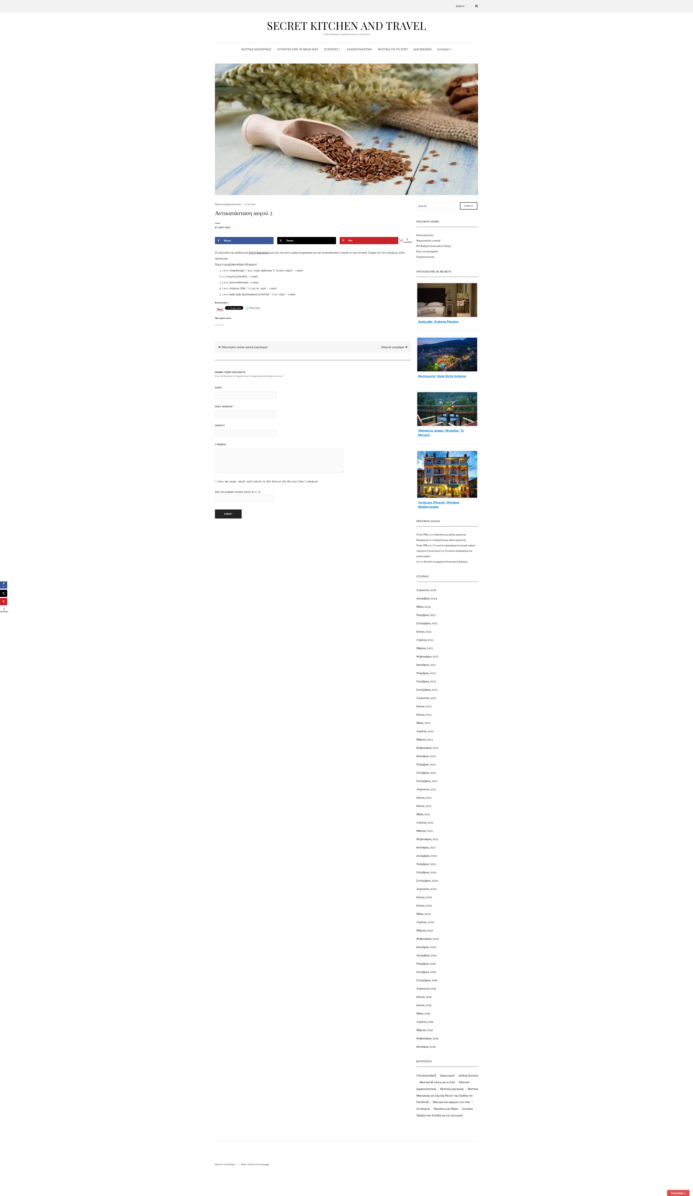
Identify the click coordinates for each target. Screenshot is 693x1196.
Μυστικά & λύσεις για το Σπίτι (437, 1082)
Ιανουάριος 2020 (426, 947)
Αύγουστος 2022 (426, 698)
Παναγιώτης (422, 540)
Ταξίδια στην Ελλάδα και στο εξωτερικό (439, 1115)
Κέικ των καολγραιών (427, 251)
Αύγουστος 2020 (426, 889)
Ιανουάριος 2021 (425, 847)
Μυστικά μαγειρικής (452, 1089)
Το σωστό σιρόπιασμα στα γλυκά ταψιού (454, 545)
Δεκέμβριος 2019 (426, 955)
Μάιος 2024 (423, 606)
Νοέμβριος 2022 (426, 673)
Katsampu (264, 1164)
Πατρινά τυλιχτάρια (392, 347)
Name (218, 387)
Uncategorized (426, 1075)
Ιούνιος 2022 (424, 714)
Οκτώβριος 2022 (426, 681)
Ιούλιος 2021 (423, 797)
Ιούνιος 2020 (424, 905)
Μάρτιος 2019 (424, 1030)
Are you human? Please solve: (233, 492)
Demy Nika (224, 227)
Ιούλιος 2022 (424, 706)
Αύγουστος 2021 (426, 789)
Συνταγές (331, 49)
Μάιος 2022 (423, 723)
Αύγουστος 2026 (426, 590)
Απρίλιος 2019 (424, 1021)
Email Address (224, 406)
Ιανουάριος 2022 (426, 756)
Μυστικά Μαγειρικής (256, 49)
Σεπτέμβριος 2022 (427, 689)
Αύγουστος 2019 (426, 988)
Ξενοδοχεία (423, 1108)
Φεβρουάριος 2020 (427, 938)
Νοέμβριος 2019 (426, 963)
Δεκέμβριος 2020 (426, 855)
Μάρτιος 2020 (424, 930)
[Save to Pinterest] (3, 601)
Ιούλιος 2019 (424, 997)
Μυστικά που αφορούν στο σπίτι (451, 1102)
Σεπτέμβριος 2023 (426, 623)
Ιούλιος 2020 (424, 897)
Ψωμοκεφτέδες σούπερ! (428, 240)
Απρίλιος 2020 (425, 922)
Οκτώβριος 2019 (426, 972)
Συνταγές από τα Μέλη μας (297, 49)
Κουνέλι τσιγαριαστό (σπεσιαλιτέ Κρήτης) (446, 561)
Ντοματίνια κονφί (425, 256)
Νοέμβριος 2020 (426, 864)
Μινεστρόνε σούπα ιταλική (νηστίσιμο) (244, 347)
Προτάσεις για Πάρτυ (446, 1108)
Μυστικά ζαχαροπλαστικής (228, 204)
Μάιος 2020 (423, 914)
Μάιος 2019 (423, 1013)
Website (220, 425)
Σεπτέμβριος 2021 (426, 781)
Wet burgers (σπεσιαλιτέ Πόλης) (433, 246)
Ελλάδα (444, 49)
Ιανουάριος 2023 (426, 664)
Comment (220, 444)
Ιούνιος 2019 (423, 1005)
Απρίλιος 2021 (424, 822)
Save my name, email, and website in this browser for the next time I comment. (268, 481)
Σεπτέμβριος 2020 (427, 880)
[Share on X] (3, 593)
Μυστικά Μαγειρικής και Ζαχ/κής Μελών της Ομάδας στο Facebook (447, 1095)
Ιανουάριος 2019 (426, 1046)
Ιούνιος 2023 (423, 631)
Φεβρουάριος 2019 (427, 1038)
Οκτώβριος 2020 (426, 872)
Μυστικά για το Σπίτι (393, 49)
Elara (217, 1164)
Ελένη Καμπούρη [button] (259, 252)
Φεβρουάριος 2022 (427, 748)
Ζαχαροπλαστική (359, 49)
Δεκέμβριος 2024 (426, 598)
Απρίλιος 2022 (425, 731)
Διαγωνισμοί (423, 49)
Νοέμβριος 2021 (425, 764)
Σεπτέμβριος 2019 (426, 980)
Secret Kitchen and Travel (346, 25)
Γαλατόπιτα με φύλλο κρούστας (449, 534)
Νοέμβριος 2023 (426, 615)
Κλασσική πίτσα (424, 235)
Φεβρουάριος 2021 (427, 839)
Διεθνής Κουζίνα (468, 1075)
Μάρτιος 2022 (424, 739)
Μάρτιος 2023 (424, 648)
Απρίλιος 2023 (424, 640)
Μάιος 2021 (423, 814)
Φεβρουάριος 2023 (427, 656)
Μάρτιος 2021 (424, 831)
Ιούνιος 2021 (423, 806)
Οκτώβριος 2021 (426, 772)
